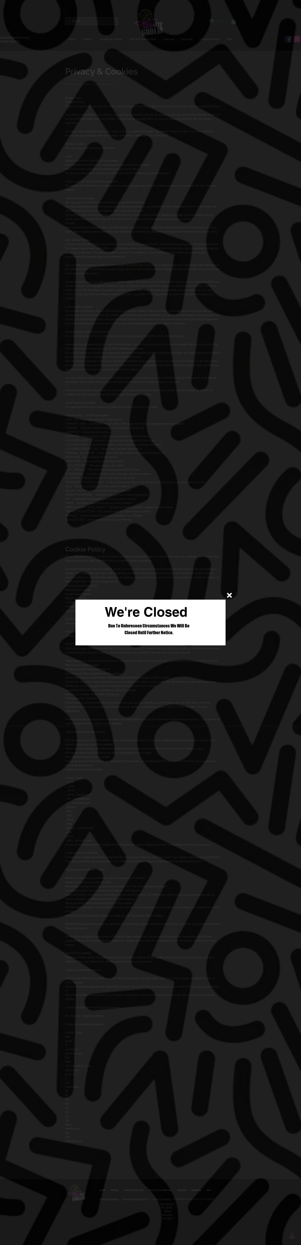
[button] (229, 595)
